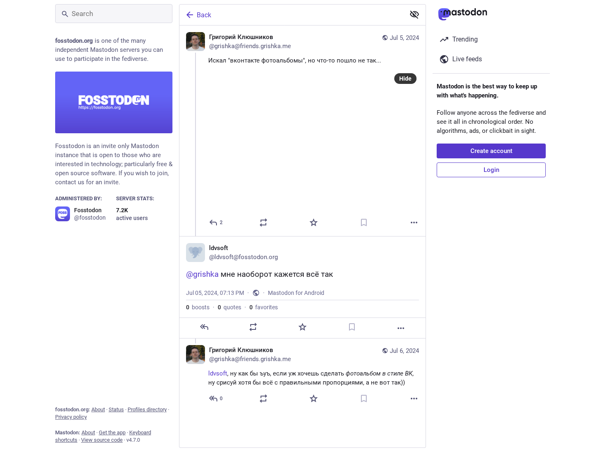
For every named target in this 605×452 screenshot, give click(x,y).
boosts (197, 307)
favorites (263, 307)
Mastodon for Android (296, 293)
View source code (102, 440)
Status (116, 409)
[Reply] (204, 327)
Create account (491, 151)
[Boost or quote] (263, 222)
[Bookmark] (364, 222)
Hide (405, 78)
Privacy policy (71, 417)
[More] (414, 222)
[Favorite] (314, 222)
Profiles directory (147, 409)
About (98, 409)
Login (491, 170)
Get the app (112, 432)
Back (204, 15)
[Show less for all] (414, 14)
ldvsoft (217, 373)
